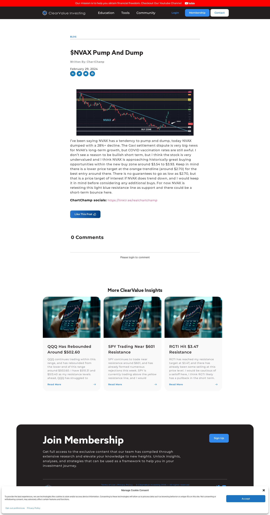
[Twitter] (218, 486)
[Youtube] (224, 486)
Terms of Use (108, 485)
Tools (125, 13)
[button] (72, 73)
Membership (197, 12)
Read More (54, 384)
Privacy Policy (125, 485)
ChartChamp (95, 61)
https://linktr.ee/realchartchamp (132, 200)
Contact (220, 12)
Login (175, 12)
